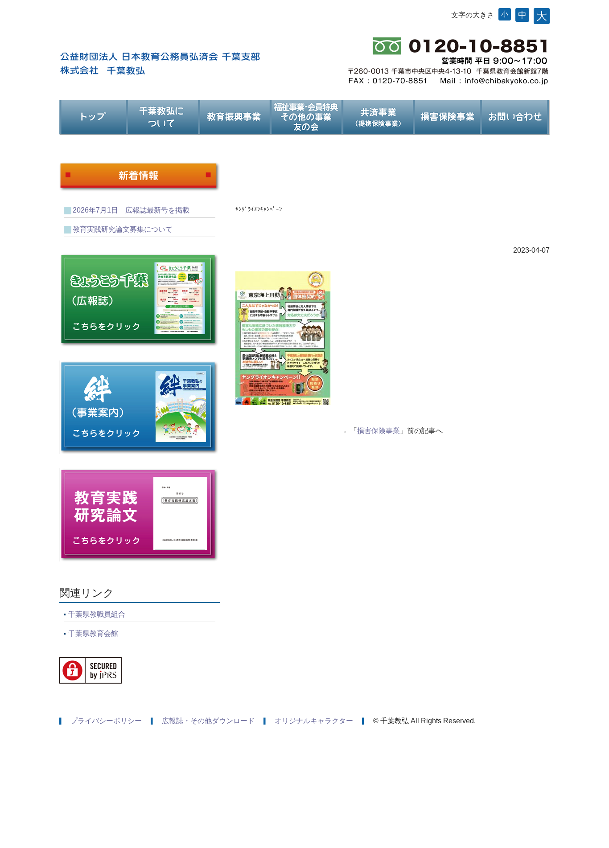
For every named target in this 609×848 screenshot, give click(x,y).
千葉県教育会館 (93, 633)
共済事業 (377, 117)
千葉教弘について (162, 117)
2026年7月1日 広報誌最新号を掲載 (131, 210)
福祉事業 (306, 117)
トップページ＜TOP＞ (92, 117)
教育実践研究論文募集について (123, 229)
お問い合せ (515, 117)
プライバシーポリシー (106, 721)
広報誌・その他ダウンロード (208, 721)
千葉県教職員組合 (96, 614)
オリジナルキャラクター (314, 721)
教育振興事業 (234, 117)
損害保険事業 (446, 117)
